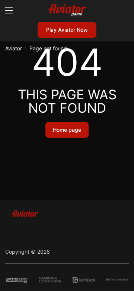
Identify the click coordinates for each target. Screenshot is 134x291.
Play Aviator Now (67, 29)
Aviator (14, 48)
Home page (67, 129)
